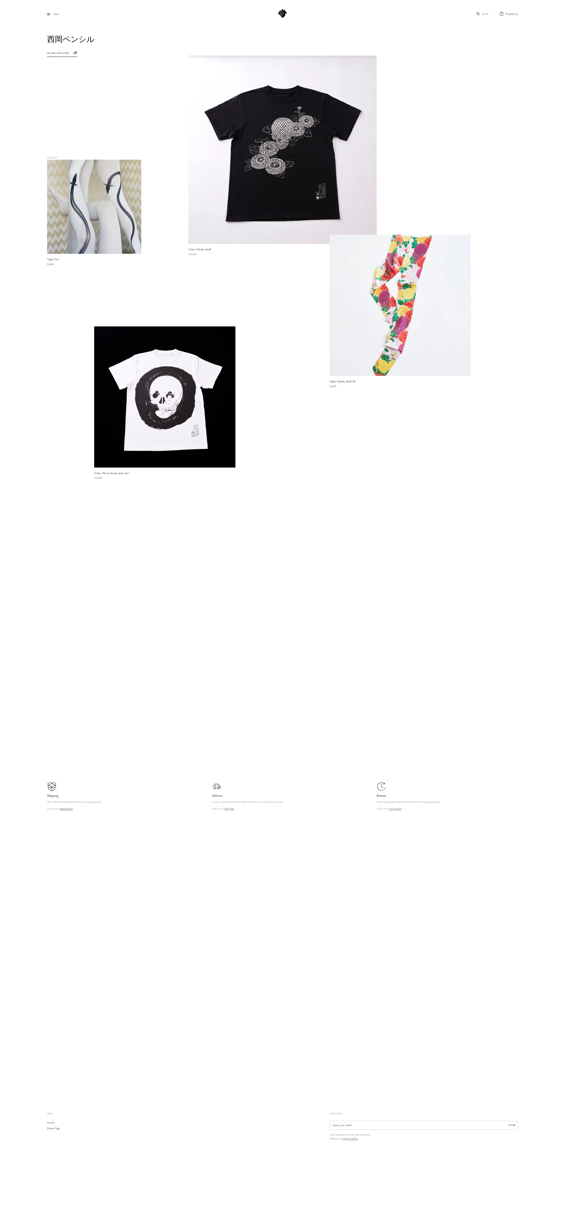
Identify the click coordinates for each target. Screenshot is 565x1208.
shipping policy (66, 808)
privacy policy (350, 1138)
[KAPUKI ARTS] (282, 14)
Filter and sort (58, 53)
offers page (229, 808)
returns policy (395, 808)
